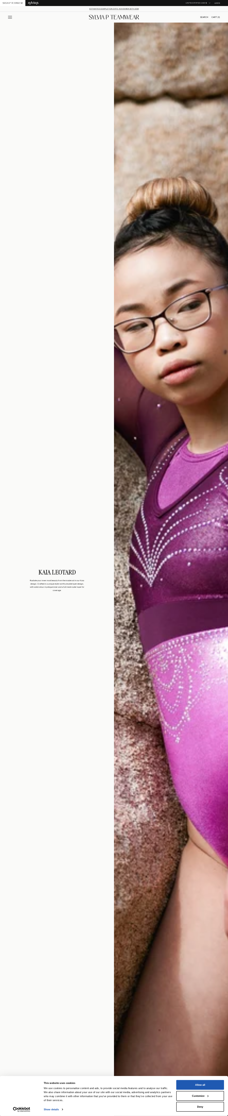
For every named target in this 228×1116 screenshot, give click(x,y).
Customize (198, 1095)
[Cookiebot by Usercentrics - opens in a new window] (21, 1109)
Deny (200, 1106)
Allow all (200, 1084)
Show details (51, 1109)
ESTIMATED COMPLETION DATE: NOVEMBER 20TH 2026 (114, 9)
